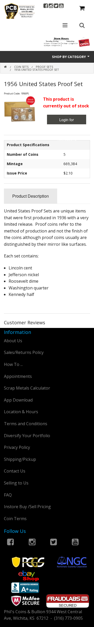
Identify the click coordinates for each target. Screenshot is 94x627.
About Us (13, 341)
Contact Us (14, 471)
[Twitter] (56, 6)
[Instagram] (51, 6)
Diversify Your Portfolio (27, 435)
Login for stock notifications (67, 120)
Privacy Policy (17, 447)
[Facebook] (45, 6)
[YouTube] (61, 6)
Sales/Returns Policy (24, 352)
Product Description (30, 196)
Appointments (18, 376)
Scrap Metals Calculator (27, 388)
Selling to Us (16, 483)
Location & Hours (21, 412)
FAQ (8, 495)
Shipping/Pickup (20, 459)
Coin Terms (15, 518)
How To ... (13, 364)
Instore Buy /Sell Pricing (27, 506)
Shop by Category (69, 56)
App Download (18, 400)
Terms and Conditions (25, 423)
